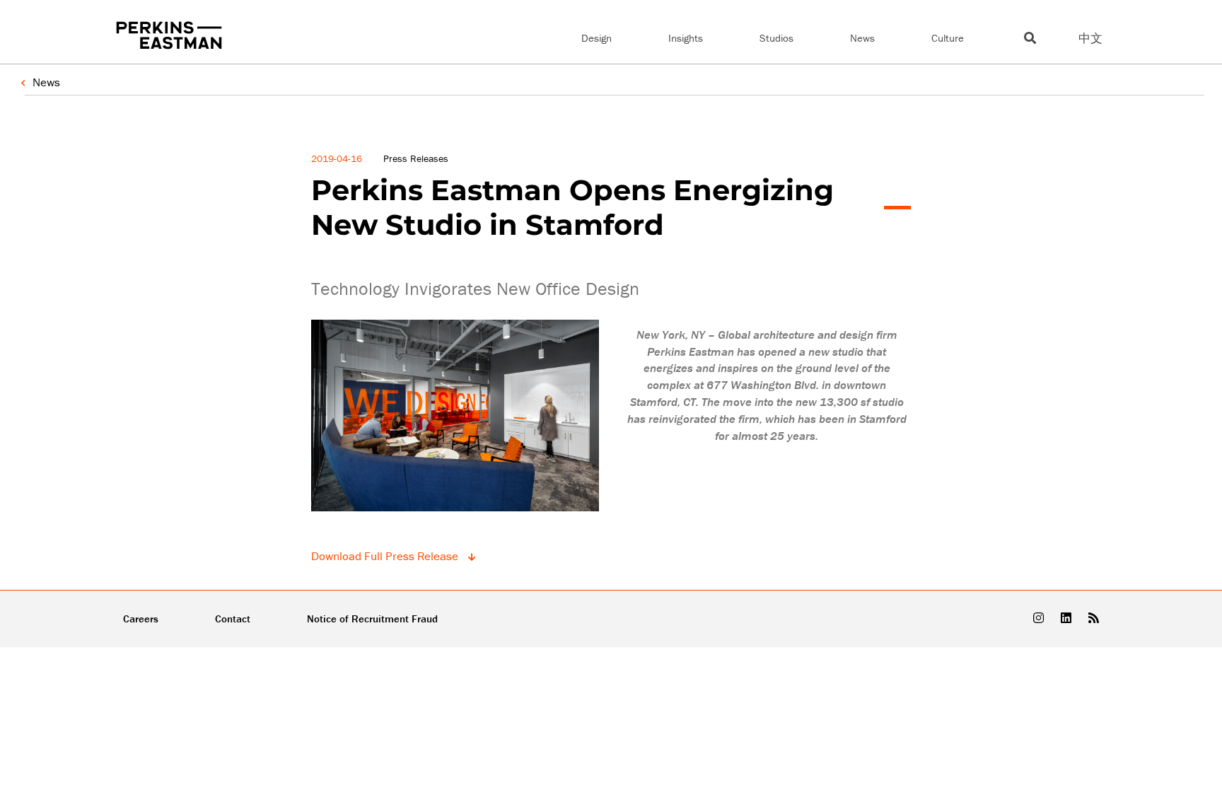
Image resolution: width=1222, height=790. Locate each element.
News (862, 38)
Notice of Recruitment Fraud (372, 618)
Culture (947, 38)
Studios (776, 38)
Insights (685, 38)
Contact (232, 618)
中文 (1090, 38)
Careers (140, 618)
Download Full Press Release (386, 556)
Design (596, 38)
